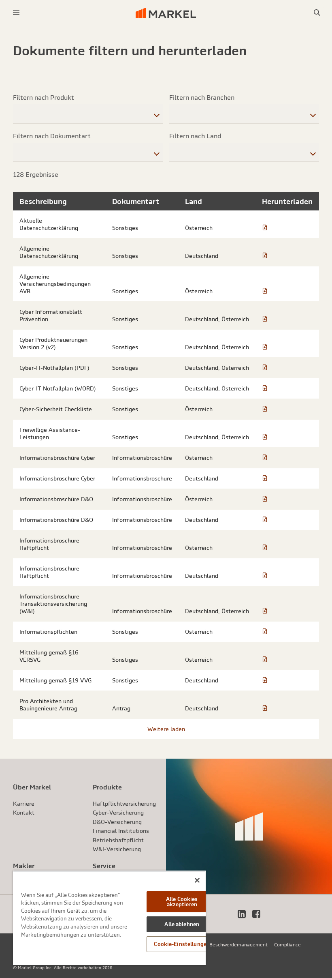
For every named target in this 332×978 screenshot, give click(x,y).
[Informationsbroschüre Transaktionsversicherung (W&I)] (265, 611)
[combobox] (88, 113)
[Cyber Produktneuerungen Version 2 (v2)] (265, 347)
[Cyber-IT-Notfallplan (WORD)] (265, 388)
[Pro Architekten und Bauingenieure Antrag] (265, 708)
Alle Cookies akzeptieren (182, 901)
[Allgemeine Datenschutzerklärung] (265, 256)
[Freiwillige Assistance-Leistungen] (265, 437)
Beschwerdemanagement (238, 945)
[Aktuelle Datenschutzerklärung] (265, 228)
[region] (109, 918)
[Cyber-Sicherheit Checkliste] (265, 409)
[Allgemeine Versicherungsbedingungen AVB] (265, 291)
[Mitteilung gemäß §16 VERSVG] (265, 659)
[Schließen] (197, 880)
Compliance (287, 945)
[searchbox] (88, 114)
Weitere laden (166, 729)
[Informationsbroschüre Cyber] (265, 457)
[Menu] (16, 12)
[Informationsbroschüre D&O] (265, 499)
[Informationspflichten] (265, 631)
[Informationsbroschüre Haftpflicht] (265, 547)
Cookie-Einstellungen (182, 944)
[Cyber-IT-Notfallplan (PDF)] (265, 367)
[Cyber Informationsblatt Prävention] (265, 319)
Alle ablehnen (181, 924)
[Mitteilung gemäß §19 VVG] (265, 680)
